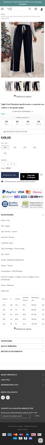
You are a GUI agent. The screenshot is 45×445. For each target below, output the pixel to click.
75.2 (16, 305)
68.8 (24, 314)
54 (11, 319)
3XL (34, 147)
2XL (24, 147)
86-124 (34, 310)
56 (11, 324)
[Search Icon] (30, 9)
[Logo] (9, 9)
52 (11, 314)
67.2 (24, 305)
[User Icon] (35, 9)
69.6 (24, 319)
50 (11, 310)
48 (11, 305)
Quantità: (4, 160)
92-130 (34, 314)
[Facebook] (3, 397)
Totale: (3, 168)
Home (2, 14)
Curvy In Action (23, 429)
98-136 (34, 319)
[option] (22, 50)
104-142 (34, 324)
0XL (5, 147)
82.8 (16, 314)
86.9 (16, 319)
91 (16, 324)
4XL (5, 153)
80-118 (34, 305)
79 (16, 310)
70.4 (24, 324)
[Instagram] (8, 397)
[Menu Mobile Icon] (2, 9)
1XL (15, 147)
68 (23, 310)
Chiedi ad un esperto (23, 96)
